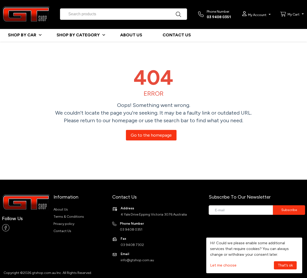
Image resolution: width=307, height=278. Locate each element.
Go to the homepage (151, 135)
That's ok (285, 265)
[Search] (183, 13)
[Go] (289, 210)
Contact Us (62, 231)
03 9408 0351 (219, 17)
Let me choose (223, 265)
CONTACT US (177, 35)
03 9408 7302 (132, 245)
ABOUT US (131, 35)
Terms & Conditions (68, 217)
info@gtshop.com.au (137, 260)
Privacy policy (63, 224)
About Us (60, 209)
